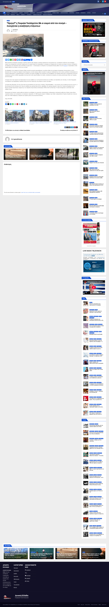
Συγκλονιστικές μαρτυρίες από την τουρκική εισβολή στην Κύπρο (96, 426)
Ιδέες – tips (6, 14)
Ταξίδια (77, 12)
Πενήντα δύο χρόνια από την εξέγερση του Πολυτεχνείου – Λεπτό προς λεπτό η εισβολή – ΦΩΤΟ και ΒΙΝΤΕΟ (96, 478)
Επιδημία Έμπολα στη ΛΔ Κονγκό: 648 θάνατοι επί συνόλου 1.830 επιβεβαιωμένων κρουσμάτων (96, 178)
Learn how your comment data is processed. (30, 192)
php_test (82, 604)
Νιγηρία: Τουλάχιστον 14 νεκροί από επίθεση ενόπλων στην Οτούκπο (96, 148)
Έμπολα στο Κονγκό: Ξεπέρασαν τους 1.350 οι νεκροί (96, 155)
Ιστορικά (29, 14)
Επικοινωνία (104, 604)
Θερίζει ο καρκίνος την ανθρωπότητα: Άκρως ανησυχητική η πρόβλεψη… (96, 363)
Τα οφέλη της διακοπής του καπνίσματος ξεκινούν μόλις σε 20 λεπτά (96, 320)
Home (79, 604)
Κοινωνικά (83, 12)
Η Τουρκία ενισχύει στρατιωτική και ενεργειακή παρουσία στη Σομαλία (96, 133)
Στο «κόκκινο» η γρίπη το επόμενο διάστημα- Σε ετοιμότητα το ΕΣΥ (96, 355)
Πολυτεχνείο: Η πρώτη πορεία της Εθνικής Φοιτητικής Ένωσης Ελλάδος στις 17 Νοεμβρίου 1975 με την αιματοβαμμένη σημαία (96, 485)
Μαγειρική (71, 12)
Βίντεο (15, 587)
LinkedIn (28, 578)
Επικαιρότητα (14, 12)
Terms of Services (94, 604)
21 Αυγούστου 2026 (10, 557)
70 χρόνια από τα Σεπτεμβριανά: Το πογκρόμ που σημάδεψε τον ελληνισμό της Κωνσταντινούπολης (96, 535)
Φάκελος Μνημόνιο (47, 14)
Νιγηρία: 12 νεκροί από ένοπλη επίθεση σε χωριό (95, 119)
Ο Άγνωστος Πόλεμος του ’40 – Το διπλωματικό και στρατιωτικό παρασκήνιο (96, 499)
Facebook (28, 570)
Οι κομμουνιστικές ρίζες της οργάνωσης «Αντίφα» (94, 520)
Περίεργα (13, 14)
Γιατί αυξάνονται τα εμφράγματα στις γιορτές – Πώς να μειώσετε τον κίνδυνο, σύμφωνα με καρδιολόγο (96, 399)
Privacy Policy (87, 604)
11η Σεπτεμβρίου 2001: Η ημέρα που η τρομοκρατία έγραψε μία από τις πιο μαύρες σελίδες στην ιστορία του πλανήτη (96, 529)
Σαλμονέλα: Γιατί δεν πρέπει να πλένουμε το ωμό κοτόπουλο (95, 312)
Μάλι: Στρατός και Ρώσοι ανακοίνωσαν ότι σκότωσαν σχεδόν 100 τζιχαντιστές (96, 170)
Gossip (94, 12)
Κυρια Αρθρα (100, 324)
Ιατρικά (89, 12)
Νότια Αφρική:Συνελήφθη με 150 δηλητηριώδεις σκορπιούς (95, 192)
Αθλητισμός (39, 12)
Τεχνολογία (16, 584)
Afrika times (56, 12)
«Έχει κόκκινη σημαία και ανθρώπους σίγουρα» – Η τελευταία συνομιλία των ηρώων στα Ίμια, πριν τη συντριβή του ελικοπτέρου (96, 456)
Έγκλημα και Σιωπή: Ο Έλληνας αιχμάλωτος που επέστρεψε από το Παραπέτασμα (96, 448)
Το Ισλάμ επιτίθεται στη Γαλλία (68, 130)
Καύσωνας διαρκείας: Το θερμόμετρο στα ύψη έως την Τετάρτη (41, 554)
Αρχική (8, 12)
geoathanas (15, 29)
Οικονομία (32, 12)
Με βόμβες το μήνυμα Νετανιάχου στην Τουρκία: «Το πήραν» (15, 155)
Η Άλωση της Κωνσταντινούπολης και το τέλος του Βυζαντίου (96, 433)
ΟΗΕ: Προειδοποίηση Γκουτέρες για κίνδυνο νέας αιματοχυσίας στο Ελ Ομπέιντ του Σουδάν (96, 185)
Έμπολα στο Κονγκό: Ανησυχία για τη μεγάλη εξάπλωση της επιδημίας (96, 141)
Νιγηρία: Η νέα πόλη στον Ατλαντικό (96, 162)
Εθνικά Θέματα (47, 12)
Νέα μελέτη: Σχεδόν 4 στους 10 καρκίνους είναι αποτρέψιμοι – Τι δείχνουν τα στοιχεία (95, 341)
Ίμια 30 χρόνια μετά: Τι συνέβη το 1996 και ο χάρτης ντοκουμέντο (96, 462)
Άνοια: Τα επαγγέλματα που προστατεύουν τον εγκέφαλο (95, 304)
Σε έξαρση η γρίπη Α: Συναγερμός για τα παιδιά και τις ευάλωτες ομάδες (96, 378)
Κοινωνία (16, 576)
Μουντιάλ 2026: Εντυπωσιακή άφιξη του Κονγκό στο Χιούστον (96, 206)
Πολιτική (26, 12)
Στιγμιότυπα (92, 317)
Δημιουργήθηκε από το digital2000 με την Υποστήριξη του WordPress (15, 604)
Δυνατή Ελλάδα (21, 6)
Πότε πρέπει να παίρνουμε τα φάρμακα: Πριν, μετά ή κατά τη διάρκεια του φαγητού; (95, 414)
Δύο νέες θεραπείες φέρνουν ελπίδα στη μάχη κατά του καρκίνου (96, 326)
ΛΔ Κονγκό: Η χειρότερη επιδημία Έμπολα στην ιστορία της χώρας (96, 126)
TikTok (27, 581)
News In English (37, 14)
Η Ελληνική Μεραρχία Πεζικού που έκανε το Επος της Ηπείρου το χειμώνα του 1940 (96, 506)
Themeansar (37, 604)
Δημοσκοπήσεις (64, 12)
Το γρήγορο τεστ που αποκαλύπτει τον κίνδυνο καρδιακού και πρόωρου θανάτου (96, 385)
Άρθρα (100, 604)
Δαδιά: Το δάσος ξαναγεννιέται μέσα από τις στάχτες (15, 554)
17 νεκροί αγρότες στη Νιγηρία (95, 199)
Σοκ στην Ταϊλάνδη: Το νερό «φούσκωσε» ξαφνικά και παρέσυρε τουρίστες (66, 156)
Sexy (18, 14)
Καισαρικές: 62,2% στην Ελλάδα (95, 334)
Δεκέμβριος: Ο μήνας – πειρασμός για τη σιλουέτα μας (96, 392)
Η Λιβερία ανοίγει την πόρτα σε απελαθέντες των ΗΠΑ (95, 104)
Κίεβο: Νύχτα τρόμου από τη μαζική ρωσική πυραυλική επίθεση (41, 155)
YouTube (28, 575)
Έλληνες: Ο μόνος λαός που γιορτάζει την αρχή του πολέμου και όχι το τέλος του (96, 514)
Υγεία (15, 581)
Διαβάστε (91, 316)
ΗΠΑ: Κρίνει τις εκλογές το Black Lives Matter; (18, 130)
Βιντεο (23, 14)
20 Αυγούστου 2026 (62, 557)
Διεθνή (21, 12)
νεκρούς (65, 65)
